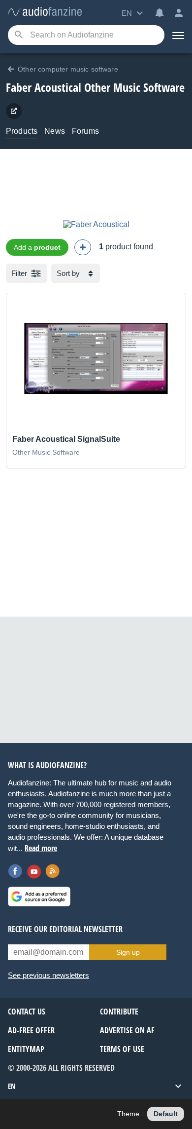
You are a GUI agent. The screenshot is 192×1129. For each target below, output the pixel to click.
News (54, 131)
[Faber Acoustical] (96, 224)
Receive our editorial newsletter (65, 929)
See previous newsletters (48, 975)
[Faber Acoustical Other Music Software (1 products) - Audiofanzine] (45, 12)
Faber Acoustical (43, 87)
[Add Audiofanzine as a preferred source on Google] (39, 896)
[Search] (18, 35)
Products (21, 131)
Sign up (128, 952)
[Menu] (178, 35)
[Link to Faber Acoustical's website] (14, 111)
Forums (85, 131)
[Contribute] (82, 247)
